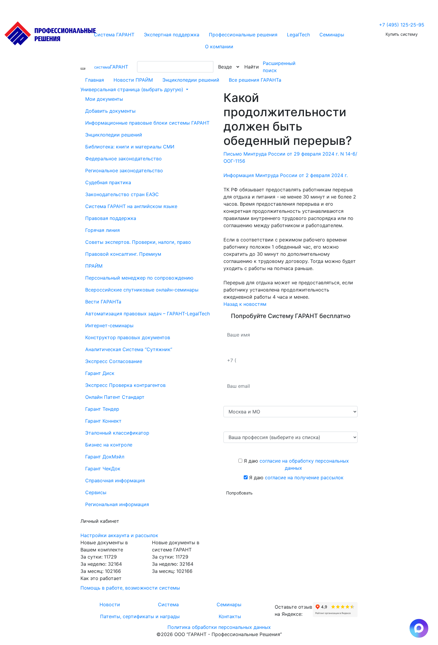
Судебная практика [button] (108, 182)
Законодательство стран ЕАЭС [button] (122, 194)
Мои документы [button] (104, 99)
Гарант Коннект (103, 421)
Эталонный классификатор (117, 433)
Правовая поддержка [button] (110, 218)
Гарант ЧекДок (102, 469)
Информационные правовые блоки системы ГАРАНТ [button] (147, 123)
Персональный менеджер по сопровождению (139, 278)
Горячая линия (102, 230)
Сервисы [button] (95, 492)
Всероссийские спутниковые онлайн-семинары (141, 290)
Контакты (230, 616)
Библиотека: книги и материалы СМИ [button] (129, 147)
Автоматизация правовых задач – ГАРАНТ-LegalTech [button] (147, 314)
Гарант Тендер (102, 409)
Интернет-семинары (109, 325)
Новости (110, 604)
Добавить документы (110, 111)
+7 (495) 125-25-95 (401, 25)
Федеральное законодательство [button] (123, 159)
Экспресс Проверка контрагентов (125, 385)
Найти (251, 67)
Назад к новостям (244, 304)
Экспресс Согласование (113, 361)
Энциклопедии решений (190, 80)
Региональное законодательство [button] (124, 170)
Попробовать (239, 492)
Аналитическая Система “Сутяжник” (128, 349)
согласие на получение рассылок (304, 477)
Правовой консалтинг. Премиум (123, 254)
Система (168, 604)
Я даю (295, 464)
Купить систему (402, 34)
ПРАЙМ (93, 266)
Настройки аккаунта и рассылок (119, 535)
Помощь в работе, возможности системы (130, 588)
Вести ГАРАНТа (103, 302)
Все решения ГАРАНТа (255, 80)
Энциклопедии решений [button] (113, 135)
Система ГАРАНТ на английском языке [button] (131, 206)
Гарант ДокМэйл (104, 457)
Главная (94, 80)
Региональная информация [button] (117, 504)
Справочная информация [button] (115, 480)
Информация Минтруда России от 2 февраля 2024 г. (285, 175)
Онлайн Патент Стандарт (115, 397)
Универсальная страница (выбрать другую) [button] (132, 89)
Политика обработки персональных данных (219, 627)
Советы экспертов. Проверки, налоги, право (138, 242)
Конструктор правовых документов (127, 337)
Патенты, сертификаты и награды (140, 616)
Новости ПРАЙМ (133, 80)
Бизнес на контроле (108, 445)
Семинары (229, 604)
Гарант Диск (99, 373)
